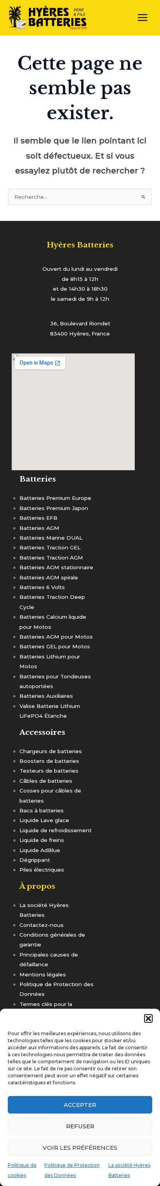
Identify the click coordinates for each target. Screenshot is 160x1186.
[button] (148, 1018)
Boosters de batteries (49, 761)
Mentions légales (42, 974)
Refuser (80, 1126)
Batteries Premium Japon (53, 508)
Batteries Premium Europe (55, 498)
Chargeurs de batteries (50, 751)
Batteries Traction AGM (51, 557)
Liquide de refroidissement (55, 830)
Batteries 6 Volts (42, 587)
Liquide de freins (41, 840)
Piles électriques (41, 870)
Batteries (37, 479)
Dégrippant (34, 860)
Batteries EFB (38, 518)
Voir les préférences (80, 1147)
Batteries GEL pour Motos (54, 646)
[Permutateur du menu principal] (143, 18)
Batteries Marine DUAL (50, 538)
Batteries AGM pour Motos (56, 637)
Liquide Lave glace (44, 820)
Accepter (80, 1104)
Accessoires (42, 732)
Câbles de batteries (45, 781)
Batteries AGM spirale (48, 577)
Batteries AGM (39, 528)
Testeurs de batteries (48, 771)
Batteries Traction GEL (49, 547)
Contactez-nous (41, 925)
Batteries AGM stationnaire (56, 567)
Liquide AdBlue (39, 850)
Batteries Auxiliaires (46, 696)
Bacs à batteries (41, 810)
